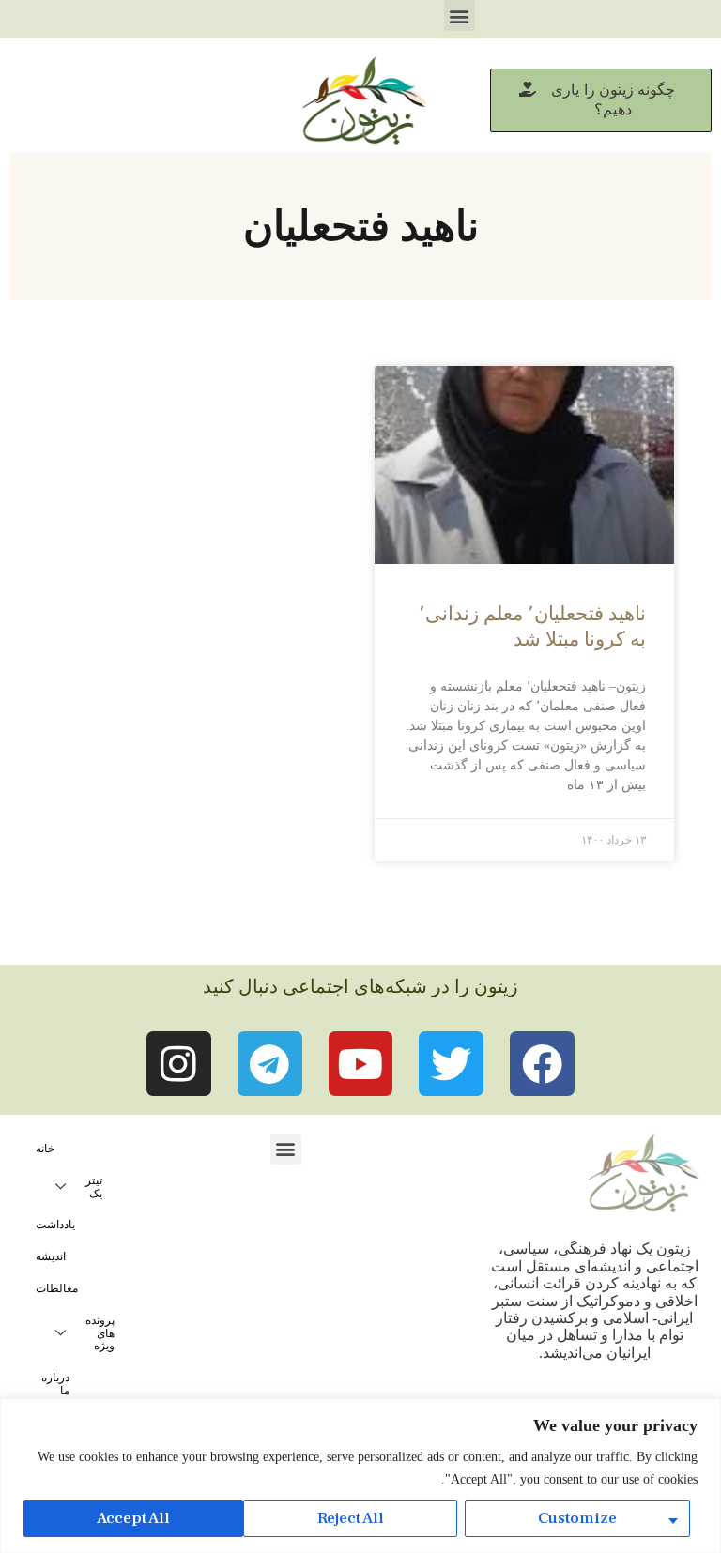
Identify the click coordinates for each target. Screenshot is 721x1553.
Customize (577, 1518)
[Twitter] (451, 1063)
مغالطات (57, 1288)
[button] (459, 15)
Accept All (133, 1518)
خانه (45, 1148)
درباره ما (55, 1384)
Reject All (350, 1518)
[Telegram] (270, 1063)
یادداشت (55, 1224)
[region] (360, 1475)
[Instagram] (178, 1063)
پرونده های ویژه (100, 1333)
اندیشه (51, 1256)
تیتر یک (93, 1187)
